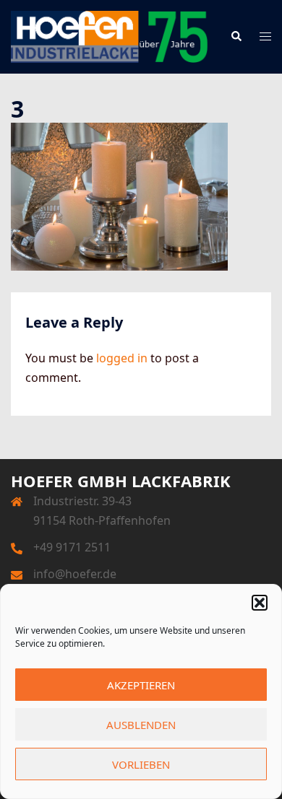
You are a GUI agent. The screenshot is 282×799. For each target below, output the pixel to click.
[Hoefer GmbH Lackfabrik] (109, 35)
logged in (122, 358)
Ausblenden (141, 724)
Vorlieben (141, 764)
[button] (259, 602)
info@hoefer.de (74, 574)
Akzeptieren (141, 685)
